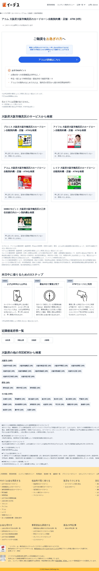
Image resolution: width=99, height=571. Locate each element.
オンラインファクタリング (42, 537)
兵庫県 (47, 340)
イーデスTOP (6, 13)
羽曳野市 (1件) (20, 399)
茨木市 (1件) (58, 399)
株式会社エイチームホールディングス (46, 548)
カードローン (16, 13)
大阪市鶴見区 (38, 13)
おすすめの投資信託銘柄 (10, 534)
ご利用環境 (3, 474)
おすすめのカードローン (10, 484)
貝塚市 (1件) (7, 404)
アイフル (4, 506)
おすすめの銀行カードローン (42, 487)
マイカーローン (38, 495)
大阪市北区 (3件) (9, 371)
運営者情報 (51, 5)
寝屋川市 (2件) (72, 404)
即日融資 (4, 492)
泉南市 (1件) (85, 404)
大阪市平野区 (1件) (61, 366)
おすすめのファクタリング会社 (43, 531)
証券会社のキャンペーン (10, 531)
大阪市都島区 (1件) (24, 371)
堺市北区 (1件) (8, 388)
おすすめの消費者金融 (9, 498)
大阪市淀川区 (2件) (27, 376)
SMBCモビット (7, 515)
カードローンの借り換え (73, 484)
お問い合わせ (93, 5)
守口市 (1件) (59, 404)
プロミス (4, 504)
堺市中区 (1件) (21, 388)
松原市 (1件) (47, 404)
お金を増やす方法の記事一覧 (11, 528)
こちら (15, 450)
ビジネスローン (38, 539)
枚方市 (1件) (46, 399)
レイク (4, 512)
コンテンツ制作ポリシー (65, 5)
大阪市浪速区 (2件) (41, 371)
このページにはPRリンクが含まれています (19, 25)
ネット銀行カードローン (41, 492)
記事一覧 (80, 5)
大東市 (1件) (7, 399)
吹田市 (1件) (7, 410)
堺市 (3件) (6, 383)
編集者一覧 (56, 474)
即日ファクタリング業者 (41, 534)
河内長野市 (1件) (21, 404)
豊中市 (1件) (19, 410)
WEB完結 (5, 495)
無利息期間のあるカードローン (12, 489)
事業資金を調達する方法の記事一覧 (45, 528)
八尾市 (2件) (31, 410)
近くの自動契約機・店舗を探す (12, 518)
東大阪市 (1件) (33, 399)
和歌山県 (21, 340)
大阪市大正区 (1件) (74, 371)
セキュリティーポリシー (87, 474)
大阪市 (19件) (7, 360)
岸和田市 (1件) (35, 404)
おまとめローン (70, 487)
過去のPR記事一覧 (71, 528)
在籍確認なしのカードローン (11, 487)
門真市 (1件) (83, 399)
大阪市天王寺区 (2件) (10, 376)
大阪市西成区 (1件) (58, 371)
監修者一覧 (47, 474)
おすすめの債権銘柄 (8, 537)
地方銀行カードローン (40, 489)
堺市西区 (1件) (35, 388)
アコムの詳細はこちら (49, 59)
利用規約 (39, 474)
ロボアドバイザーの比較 (10, 539)
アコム (24, 13)
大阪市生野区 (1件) (77, 366)
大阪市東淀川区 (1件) (43, 366)
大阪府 (30, 13)
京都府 (34, 340)
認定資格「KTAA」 (62, 561)
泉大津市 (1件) (71, 399)
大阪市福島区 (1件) (26, 366)
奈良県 (7, 340)
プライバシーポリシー (69, 474)
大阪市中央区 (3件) (9, 366)
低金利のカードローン (40, 484)
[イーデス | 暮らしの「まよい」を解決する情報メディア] (10, 6)
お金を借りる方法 (7, 501)
